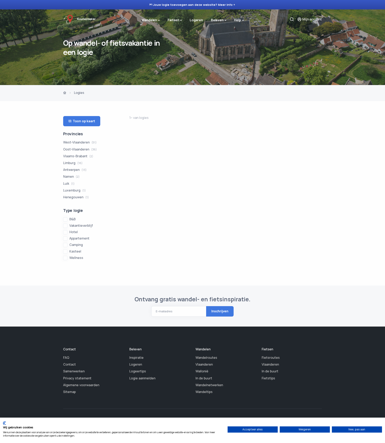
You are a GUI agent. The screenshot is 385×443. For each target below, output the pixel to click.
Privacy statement (77, 378)
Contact (69, 364)
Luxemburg (74, 190)
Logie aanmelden (142, 378)
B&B (72, 219)
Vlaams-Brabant (78, 156)
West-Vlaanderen (80, 142)
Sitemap (69, 392)
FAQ (66, 357)
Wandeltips (204, 392)
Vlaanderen (204, 364)
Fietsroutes (271, 357)
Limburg (73, 163)
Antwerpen (75, 169)
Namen (71, 176)
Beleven (217, 20)
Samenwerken (74, 371)
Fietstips (268, 378)
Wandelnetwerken (209, 385)
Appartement (79, 238)
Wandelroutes (206, 357)
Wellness (76, 258)
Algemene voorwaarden (81, 385)
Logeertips (137, 371)
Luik (69, 183)
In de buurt (204, 378)
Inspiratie (136, 357)
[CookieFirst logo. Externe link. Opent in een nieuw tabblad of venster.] (4, 423)
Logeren (196, 20)
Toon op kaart (84, 121)
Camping (76, 245)
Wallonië (202, 371)
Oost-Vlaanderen (80, 149)
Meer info (225, 5)
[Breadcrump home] (64, 93)
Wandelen (149, 20)
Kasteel (75, 251)
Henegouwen (76, 197)
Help (237, 20)
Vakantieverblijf (81, 225)
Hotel (73, 232)
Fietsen (173, 20)
